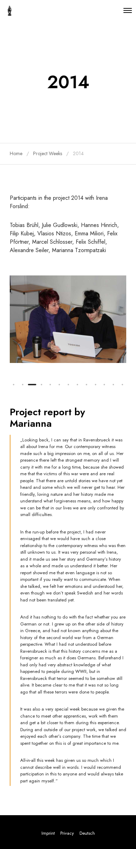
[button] (13, 384)
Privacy (67, 833)
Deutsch (87, 833)
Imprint (48, 833)
